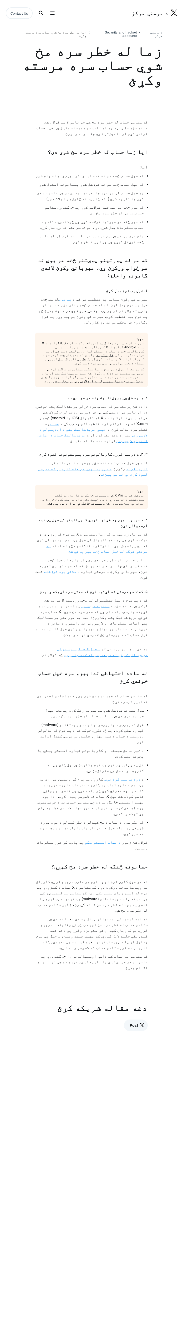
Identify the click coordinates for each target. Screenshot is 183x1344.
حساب (54, 423)
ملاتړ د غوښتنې (95, 605)
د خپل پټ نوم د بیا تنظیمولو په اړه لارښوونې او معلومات (99, 381)
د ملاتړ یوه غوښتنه (62, 571)
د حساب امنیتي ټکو (103, 842)
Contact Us (19, 13)
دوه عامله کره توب (122, 779)
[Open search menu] (40, 13)
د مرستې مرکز (156, 34)
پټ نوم (65, 299)
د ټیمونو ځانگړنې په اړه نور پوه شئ (76, 503)
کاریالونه (104, 355)
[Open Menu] (52, 13)
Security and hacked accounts (121, 34)
